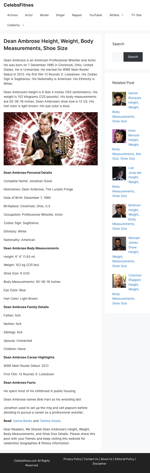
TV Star (136, 15)
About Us (106, 459)
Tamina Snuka (50, 421)
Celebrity (13, 25)
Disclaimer (99, 463)
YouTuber (95, 15)
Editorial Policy (124, 459)
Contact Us (91, 459)
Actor (29, 15)
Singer (60, 15)
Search (133, 57)
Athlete (114, 15)
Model (44, 15)
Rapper (77, 15)
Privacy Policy (72, 459)
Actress (12, 15)
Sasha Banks (22, 421)
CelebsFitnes (18, 5)
